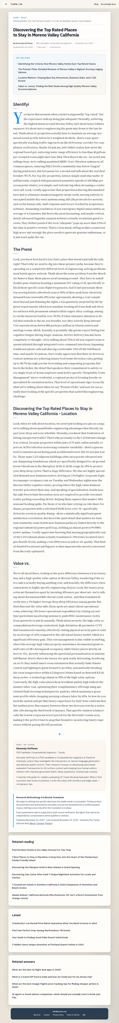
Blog (96, 4)
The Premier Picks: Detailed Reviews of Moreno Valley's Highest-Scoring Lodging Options (60, 71)
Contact (40, 823)
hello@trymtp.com (59, 1011)
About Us (37, 1015)
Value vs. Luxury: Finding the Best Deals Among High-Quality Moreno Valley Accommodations (57, 88)
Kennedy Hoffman (24, 43)
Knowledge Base (108, 4)
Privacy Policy (58, 1015)
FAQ (84, 1015)
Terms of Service (73, 1015)
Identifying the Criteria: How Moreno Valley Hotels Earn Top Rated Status (57, 63)
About (33, 823)
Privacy (48, 823)
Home (16, 17)
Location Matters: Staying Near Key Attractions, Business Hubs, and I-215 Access (57, 79)
